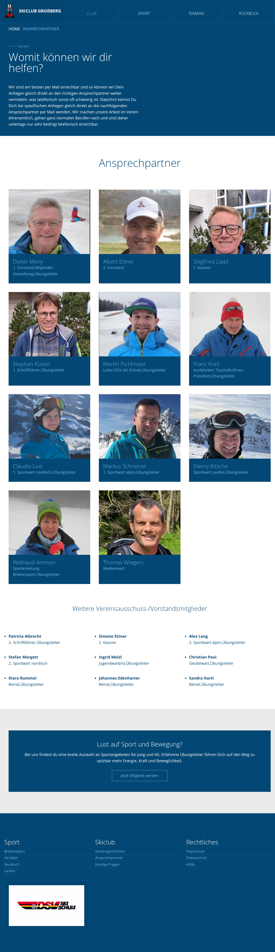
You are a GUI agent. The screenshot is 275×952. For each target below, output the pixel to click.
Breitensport (14, 851)
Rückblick (248, 13)
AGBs (190, 864)
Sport (144, 13)
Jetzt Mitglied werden (140, 775)
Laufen (9, 871)
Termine (196, 13)
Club (91, 13)
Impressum (195, 851)
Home (14, 28)
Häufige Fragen (107, 864)
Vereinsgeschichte (110, 851)
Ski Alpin (11, 858)
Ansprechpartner (109, 858)
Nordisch (11, 864)
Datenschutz (196, 858)
